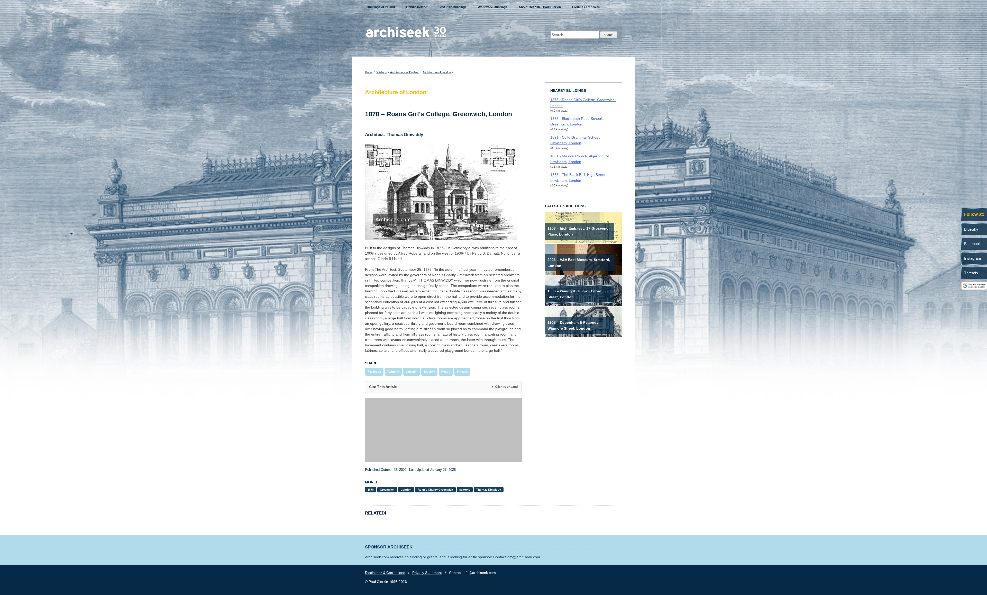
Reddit (445, 371)
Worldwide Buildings (492, 7)
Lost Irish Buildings (452, 7)
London (406, 489)
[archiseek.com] (406, 37)
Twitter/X (393, 371)
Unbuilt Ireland (416, 7)
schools (464, 489)
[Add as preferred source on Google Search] (974, 288)
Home (368, 72)
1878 (371, 489)
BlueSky (429, 371)
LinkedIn (411, 371)
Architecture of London (437, 72)
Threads (462, 371)
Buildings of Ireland (381, 7)
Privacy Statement (427, 573)
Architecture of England (404, 72)
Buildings (381, 72)
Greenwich (387, 489)
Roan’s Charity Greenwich (435, 489)
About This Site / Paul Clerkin (540, 7)
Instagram (972, 258)
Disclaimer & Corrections (385, 573)
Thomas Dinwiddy (488, 489)
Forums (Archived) (586, 7)
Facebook (374, 371)
